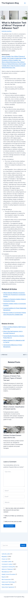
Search (23, 545)
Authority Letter (6, 554)
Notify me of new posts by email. (13, 521)
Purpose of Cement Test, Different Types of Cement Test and (12, 378)
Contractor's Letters (7, 564)
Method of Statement (7, 569)
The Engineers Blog (10, 3)
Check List (4, 559)
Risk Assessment (6, 579)
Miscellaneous (5, 571)
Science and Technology (8, 582)
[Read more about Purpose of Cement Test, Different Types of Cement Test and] (13, 370)
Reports (4, 577)
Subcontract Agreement (8, 587)
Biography (4, 556)
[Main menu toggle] (24, 3)
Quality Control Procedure (8, 574)
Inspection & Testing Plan (8, 566)
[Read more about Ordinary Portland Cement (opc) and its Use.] (13, 429)
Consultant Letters (7, 561)
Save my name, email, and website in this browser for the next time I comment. (13, 510)
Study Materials (6, 584)
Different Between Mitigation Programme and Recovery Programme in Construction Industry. (14, 294)
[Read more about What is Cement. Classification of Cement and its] (13, 401)
